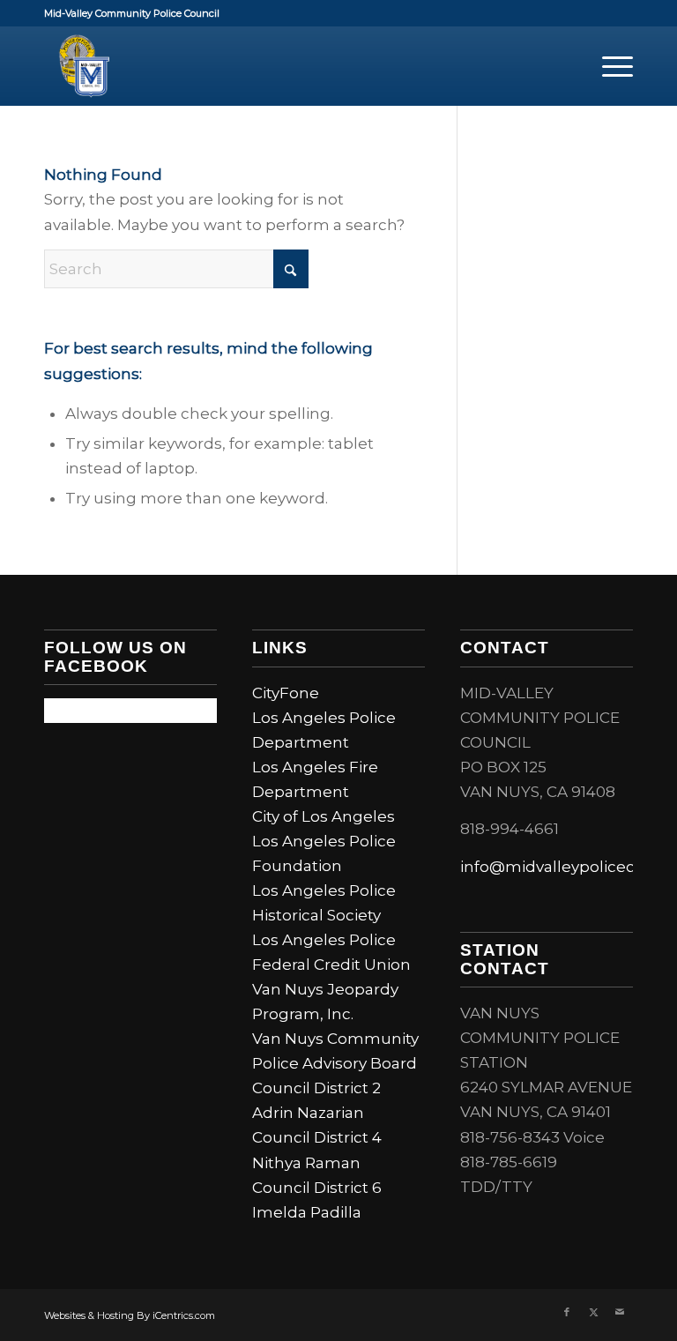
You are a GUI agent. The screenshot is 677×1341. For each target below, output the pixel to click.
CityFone (285, 693)
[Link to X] (593, 1312)
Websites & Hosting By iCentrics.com (129, 1315)
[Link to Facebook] (567, 1312)
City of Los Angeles (323, 816)
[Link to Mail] (619, 1312)
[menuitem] (608, 66)
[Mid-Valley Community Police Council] (84, 66)
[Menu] (608, 66)
